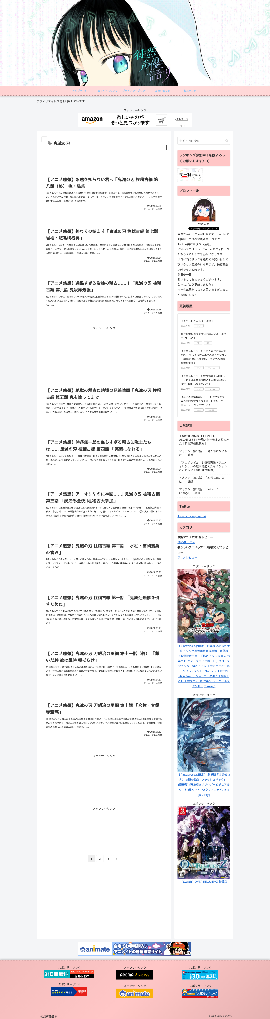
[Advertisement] (104, 159)
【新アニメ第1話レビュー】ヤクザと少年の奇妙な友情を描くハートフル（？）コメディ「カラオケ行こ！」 (203, 401)
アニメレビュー (187, 557)
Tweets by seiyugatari (192, 516)
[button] (227, 140)
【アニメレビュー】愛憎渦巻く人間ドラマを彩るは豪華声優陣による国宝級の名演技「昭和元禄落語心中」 (203, 380)
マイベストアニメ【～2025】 (197, 320)
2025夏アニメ (186, 542)
